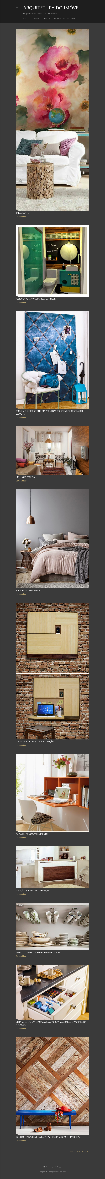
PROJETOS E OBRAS (31, 18)
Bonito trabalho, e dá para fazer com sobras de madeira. (48, 1137)
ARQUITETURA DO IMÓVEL (52, 8)
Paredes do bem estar (28, 590)
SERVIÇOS (70, 18)
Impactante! (22, 212)
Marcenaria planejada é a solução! (35, 741)
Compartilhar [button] (21, 216)
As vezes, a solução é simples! (32, 833)
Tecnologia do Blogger (54, 1167)
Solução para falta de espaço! (32, 890)
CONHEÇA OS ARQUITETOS (53, 18)
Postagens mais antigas (77, 1151)
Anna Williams (60, 1172)
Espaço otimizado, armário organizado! (38, 952)
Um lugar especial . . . (27, 477)
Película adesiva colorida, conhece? (36, 298)
